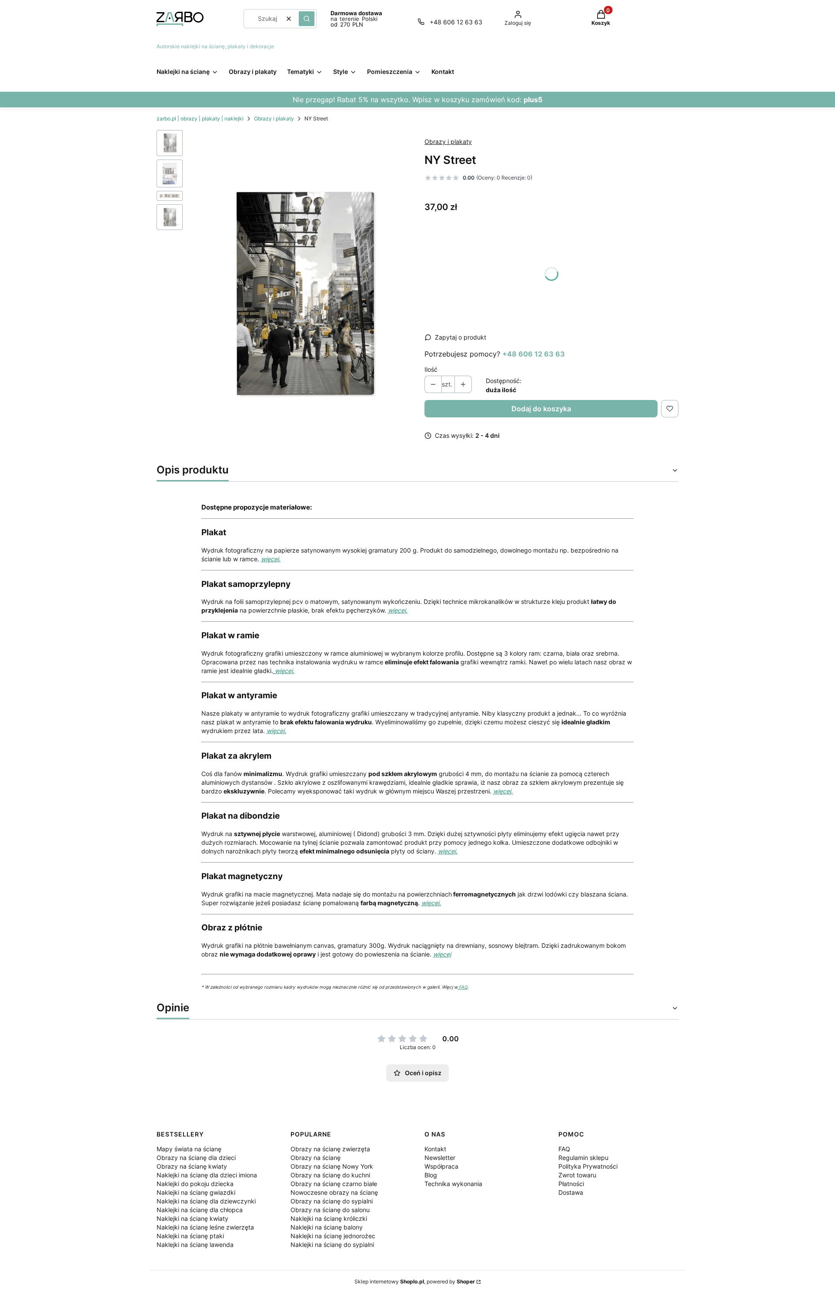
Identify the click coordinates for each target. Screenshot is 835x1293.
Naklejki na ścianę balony (327, 1227)
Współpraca (441, 1166)
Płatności (571, 1183)
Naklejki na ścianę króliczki (329, 1218)
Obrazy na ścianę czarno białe (334, 1183)
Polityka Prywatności (588, 1166)
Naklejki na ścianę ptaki (190, 1236)
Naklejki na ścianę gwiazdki (196, 1192)
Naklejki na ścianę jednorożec (333, 1236)
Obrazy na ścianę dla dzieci (196, 1157)
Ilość (431, 369)
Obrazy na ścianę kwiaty (192, 1166)
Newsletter (439, 1157)
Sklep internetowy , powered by (414, 1281)
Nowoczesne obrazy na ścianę (334, 1192)
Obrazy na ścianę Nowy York (332, 1166)
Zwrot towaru (577, 1175)
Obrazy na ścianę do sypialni (332, 1201)
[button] (306, 18)
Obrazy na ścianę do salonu (330, 1209)
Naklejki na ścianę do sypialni (332, 1244)
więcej (442, 954)
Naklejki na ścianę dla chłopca (200, 1209)
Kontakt (435, 1149)
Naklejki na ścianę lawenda (195, 1244)
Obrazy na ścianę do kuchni (330, 1175)
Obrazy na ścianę (316, 1157)
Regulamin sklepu (583, 1157)
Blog (430, 1175)
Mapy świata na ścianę (189, 1149)
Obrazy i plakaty (274, 118)
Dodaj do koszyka (541, 408)
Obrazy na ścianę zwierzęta (330, 1149)
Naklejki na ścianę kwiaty (192, 1218)
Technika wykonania (453, 1183)
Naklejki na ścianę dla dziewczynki (206, 1201)
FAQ (463, 987)
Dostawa (570, 1192)
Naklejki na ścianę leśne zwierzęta (205, 1227)
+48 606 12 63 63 (456, 22)
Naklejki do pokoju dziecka (195, 1183)
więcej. (271, 559)
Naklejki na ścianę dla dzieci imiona (207, 1175)
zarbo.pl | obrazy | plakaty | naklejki (200, 118)
